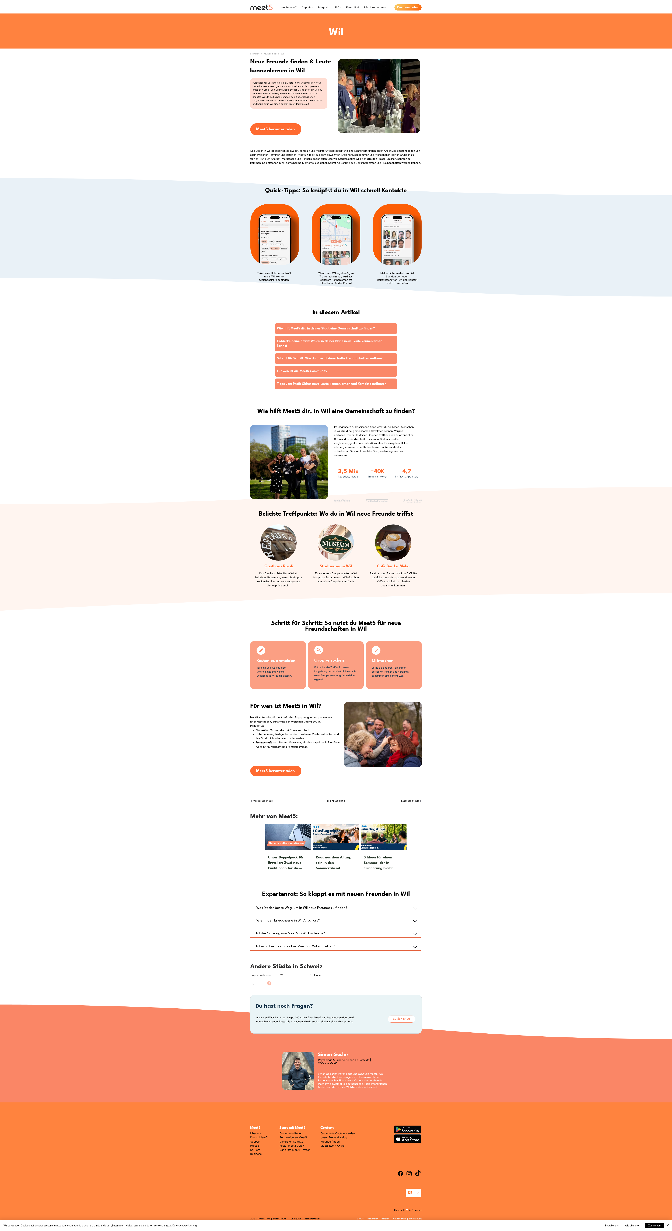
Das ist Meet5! (259, 1137)
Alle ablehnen (632, 1225)
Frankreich (373, 1219)
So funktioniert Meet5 (293, 1137)
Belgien (386, 1219)
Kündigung (296, 1219)
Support (255, 1141)
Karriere (255, 1149)
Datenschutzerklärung (184, 1225)
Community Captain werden (337, 1133)
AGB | (254, 1219)
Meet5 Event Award (332, 1145)
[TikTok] (417, 1173)
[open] (415, 908)
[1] (261, 650)
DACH (360, 1219)
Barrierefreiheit (312, 1219)
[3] (376, 650)
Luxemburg (416, 1219)
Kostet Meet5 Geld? (291, 1145)
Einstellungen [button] (611, 1225)
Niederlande (400, 1219)
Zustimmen (654, 1225)
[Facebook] (400, 1173)
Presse (254, 1145)
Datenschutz (279, 1219)
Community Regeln (291, 1133)
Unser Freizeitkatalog (333, 1137)
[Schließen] (668, 1225)
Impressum (264, 1219)
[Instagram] (409, 1173)
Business (256, 1154)
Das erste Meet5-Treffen (294, 1149)
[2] (318, 650)
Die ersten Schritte (291, 1141)
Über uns (256, 1133)
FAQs (271, 1017)
